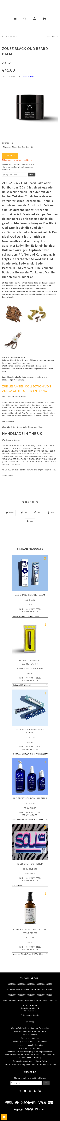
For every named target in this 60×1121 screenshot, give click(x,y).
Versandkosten (28, 76)
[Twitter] (25, 1091)
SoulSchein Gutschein (30, 864)
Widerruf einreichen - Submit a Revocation (30, 1028)
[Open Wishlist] (4, 1117)
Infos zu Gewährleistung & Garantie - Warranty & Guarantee (30, 1064)
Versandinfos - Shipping (30, 1057)
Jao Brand (30, 600)
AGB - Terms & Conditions (30, 1048)
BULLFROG (30, 937)
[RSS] (39, 1091)
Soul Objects (30, 869)
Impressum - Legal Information (30, 1045)
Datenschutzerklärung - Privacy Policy (30, 1061)
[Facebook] (20, 1091)
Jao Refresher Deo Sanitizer (30, 798)
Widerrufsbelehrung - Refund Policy (30, 1031)
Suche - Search (30, 1034)
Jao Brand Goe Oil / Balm (30, 595)
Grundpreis (7, 142)
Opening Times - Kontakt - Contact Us (30, 1041)
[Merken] (44, 558)
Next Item (51, 36)
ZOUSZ (6, 62)
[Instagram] (30, 1091)
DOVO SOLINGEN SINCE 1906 (30, 668)
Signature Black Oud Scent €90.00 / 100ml (18, 147)
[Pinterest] (34, 1091)
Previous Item (10, 36)
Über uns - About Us (30, 1038)
